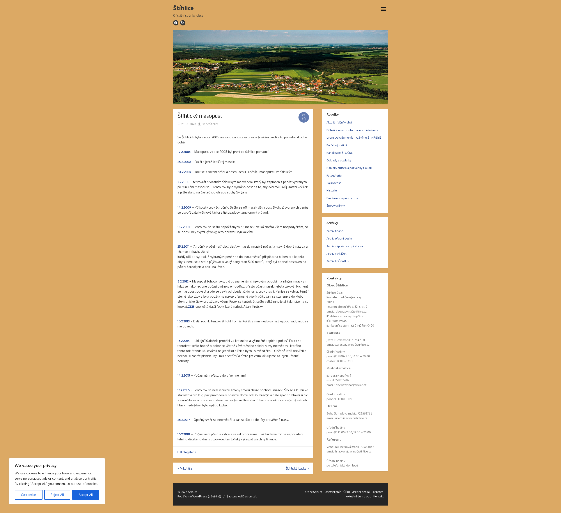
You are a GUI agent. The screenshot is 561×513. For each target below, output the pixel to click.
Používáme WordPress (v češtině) (199, 496)
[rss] (182, 22)
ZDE (191, 306)
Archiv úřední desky (339, 238)
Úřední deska (361, 491)
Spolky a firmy (336, 205)
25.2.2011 (183, 246)
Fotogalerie (188, 452)
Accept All (86, 495)
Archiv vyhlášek (336, 253)
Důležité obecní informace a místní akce (352, 130)
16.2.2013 (184, 321)
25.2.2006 (184, 162)
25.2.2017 (184, 420)
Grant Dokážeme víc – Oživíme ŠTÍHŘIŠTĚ (354, 137)
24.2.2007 (184, 172)
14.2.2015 (184, 375)
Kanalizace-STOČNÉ (340, 152)
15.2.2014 (184, 341)
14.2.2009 (184, 207)
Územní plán (333, 491)
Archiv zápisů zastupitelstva (345, 246)
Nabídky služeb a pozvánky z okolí (349, 168)
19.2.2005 (184, 152)
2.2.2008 (183, 182)
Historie (332, 190)
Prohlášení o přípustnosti (343, 198)
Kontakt (378, 496)
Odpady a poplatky (339, 160)
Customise (28, 495)
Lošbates (377, 491)
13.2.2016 (184, 390)
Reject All (57, 495)
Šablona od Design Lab (242, 496)
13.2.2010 (184, 227)
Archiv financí (335, 231)
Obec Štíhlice (210, 124)
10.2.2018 (184, 434)
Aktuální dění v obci (339, 122)
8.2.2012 (183, 281)
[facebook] (175, 22)
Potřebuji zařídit (337, 145)
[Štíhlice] (280, 67)
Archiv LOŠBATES (337, 261)
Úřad (346, 491)
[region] (57, 481)
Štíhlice (183, 8)
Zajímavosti (334, 183)
